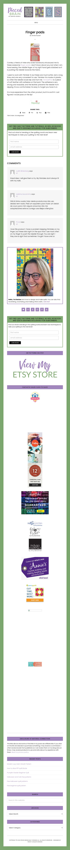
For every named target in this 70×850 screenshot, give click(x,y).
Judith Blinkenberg (22, 171)
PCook (18, 222)
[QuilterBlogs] (35, 664)
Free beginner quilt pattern (16, 786)
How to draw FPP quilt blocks (17, 768)
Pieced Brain (35, 12)
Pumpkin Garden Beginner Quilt (18, 773)
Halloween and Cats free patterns (19, 777)
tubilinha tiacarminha (23, 194)
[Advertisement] (35, 643)
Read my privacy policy (19, 752)
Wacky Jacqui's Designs (35, 842)
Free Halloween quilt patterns (17, 781)
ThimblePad (48, 80)
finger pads (25, 65)
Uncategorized (19, 115)
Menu (36, 22)
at (17, 173)
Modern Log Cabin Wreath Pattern (19, 764)
